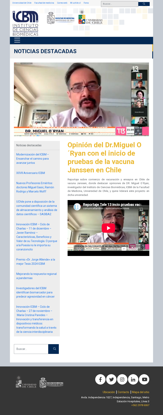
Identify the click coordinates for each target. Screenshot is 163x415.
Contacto (123, 392)
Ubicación (109, 392)
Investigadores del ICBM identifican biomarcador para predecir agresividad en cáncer (35, 292)
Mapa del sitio (140, 392)
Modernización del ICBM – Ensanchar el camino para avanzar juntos (32, 158)
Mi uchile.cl (75, 3)
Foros (86, 3)
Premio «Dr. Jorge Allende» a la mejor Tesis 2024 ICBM (35, 261)
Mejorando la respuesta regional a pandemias (36, 276)
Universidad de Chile (21, 3)
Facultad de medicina (44, 3)
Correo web (62, 3)
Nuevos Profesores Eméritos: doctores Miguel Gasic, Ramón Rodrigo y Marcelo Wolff (35, 187)
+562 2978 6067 (140, 405)
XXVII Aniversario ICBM (30, 173)
